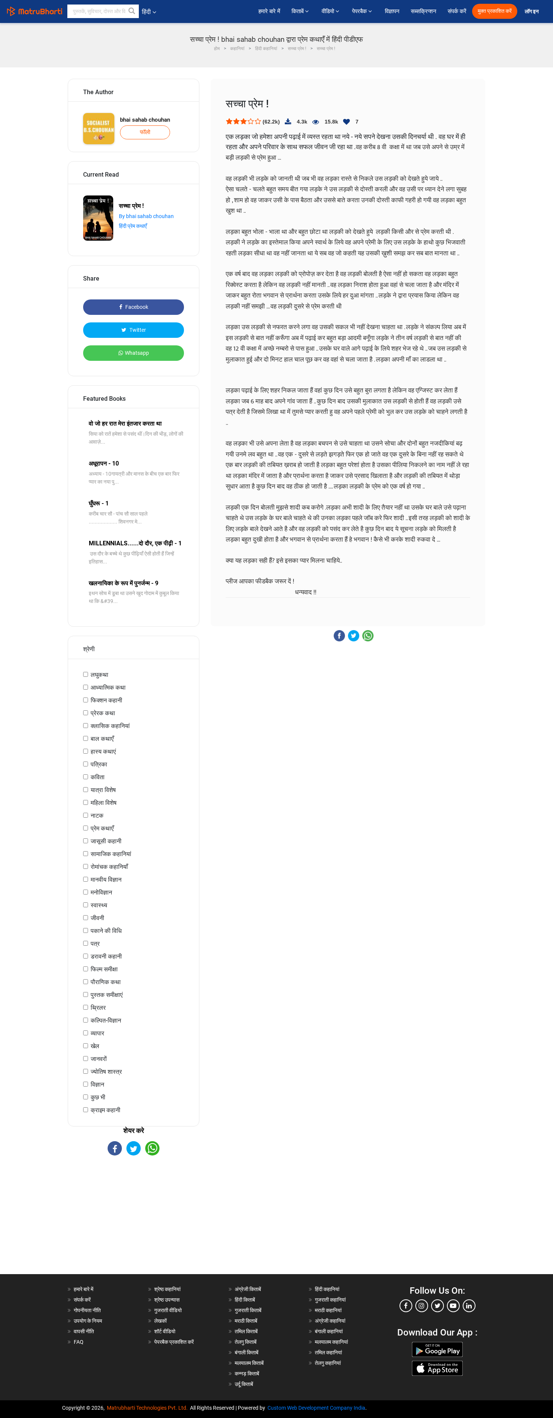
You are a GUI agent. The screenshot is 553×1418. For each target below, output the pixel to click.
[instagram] (421, 1305)
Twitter (137, 330)
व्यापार (97, 1033)
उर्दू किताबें (244, 1384)
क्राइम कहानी (105, 1110)
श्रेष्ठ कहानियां (167, 1289)
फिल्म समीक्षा (104, 969)
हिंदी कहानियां (327, 1289)
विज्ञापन (392, 11)
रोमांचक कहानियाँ (109, 866)
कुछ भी (98, 1097)
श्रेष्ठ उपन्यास (166, 1300)
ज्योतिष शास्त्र (106, 1071)
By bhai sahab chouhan (146, 216)
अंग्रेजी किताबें (248, 1289)
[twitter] (437, 1305)
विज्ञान (97, 1084)
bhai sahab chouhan (145, 119)
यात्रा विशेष (103, 790)
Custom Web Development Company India (316, 1408)
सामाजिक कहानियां (111, 854)
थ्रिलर (98, 1007)
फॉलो (145, 132)
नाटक (97, 815)
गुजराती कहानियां (330, 1300)
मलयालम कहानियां (331, 1342)
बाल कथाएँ (102, 738)
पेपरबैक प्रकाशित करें (174, 1342)
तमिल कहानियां (328, 1352)
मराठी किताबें (246, 1321)
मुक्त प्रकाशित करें (495, 11)
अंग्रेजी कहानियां (330, 1321)
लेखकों (160, 1321)
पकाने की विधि (106, 930)
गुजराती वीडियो (168, 1310)
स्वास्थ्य (99, 905)
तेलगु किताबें (246, 1342)
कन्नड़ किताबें (247, 1374)
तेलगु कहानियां (328, 1363)
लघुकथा (99, 674)
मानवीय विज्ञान (106, 879)
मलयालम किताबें (249, 1363)
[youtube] (453, 1305)
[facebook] (406, 1305)
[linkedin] (469, 1305)
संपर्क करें (457, 11)
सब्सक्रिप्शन (423, 11)
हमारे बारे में (269, 11)
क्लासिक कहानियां (110, 726)
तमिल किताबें (246, 1331)
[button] (132, 11)
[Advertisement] (133, 1221)
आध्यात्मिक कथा (108, 687)
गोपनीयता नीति (87, 1310)
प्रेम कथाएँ (102, 828)
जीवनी (97, 918)
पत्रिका (99, 764)
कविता (98, 777)
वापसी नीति (84, 1331)
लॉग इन (532, 11)
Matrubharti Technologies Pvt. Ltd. (148, 1408)
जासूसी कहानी (106, 841)
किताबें (298, 11)
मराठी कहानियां (328, 1310)
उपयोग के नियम (88, 1321)
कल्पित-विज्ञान (106, 1020)
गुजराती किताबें (248, 1310)
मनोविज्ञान (101, 892)
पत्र (95, 943)
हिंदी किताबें (245, 1300)
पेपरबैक (360, 11)
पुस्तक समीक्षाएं (107, 994)
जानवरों (99, 1058)
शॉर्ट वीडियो (164, 1331)
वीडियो (329, 11)
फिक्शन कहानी (106, 700)
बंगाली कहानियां (329, 1331)
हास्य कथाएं (103, 751)
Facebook (136, 307)
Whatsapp (137, 353)
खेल (95, 1046)
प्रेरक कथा (103, 713)
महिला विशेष (104, 802)
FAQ (79, 1342)
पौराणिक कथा (106, 982)
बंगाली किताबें (246, 1352)
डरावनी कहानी (106, 956)
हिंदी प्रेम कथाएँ (133, 226)
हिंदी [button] (146, 11)
